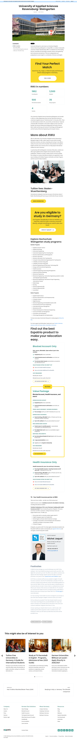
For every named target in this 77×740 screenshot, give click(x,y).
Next (75, 655)
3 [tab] (36, 676)
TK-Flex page (59, 591)
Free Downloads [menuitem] (61, 717)
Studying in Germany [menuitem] (44, 711)
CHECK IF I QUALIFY (46, 230)
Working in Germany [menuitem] (44, 713)
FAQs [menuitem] (59, 711)
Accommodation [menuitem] (25, 721)
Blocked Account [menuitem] (25, 711)
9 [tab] (42, 676)
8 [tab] (41, 676)
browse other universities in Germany (47, 325)
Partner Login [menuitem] (7, 717)
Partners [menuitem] (5, 715)
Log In (72, 1)
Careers (63, 1)
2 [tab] (35, 676)
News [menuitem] (59, 721)
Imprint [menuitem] (46, 736)
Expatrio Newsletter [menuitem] (62, 715)
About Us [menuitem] (6, 709)
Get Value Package (39, 453)
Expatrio (35, 12)
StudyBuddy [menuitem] (24, 719)
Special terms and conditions (51, 576)
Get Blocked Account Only (41, 381)
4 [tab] (37, 676)
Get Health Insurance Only (41, 488)
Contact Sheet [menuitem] (25, 730)
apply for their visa (57, 529)
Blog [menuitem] (59, 709)
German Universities (36, 621)
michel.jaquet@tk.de (52, 550)
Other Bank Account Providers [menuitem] (28, 717)
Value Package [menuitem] (25, 709)
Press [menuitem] (5, 713)
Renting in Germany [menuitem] (44, 715)
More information (38, 201)
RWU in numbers (16, 46)
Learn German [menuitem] (25, 723)
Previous (2, 655)
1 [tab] (34, 676)
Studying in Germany (47, 621)
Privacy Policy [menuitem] (61, 736)
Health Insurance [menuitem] (25, 713)
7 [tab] (40, 676)
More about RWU (16, 47)
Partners (68, 1)
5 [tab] (38, 676)
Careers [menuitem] (5, 711)
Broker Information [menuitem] (69, 736)
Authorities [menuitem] (60, 719)
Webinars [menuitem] (60, 713)
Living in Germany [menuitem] (44, 709)
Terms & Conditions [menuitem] (53, 736)
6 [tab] (39, 676)
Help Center (58, 1)
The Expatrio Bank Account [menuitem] (28, 715)
